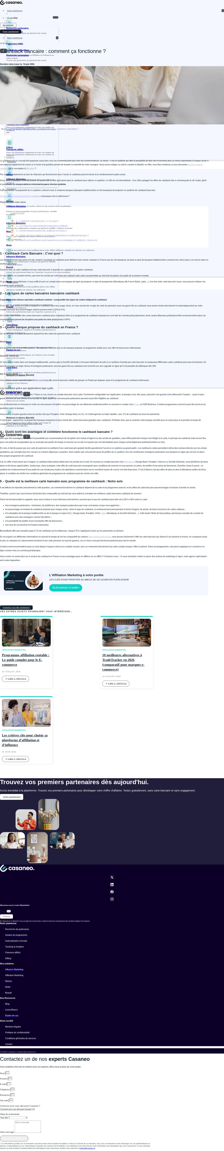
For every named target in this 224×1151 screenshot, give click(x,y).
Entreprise (5, 1095)
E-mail (3, 911)
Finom (137, 404)
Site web (4, 1100)
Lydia (103, 513)
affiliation (30, 168)
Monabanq (129, 462)
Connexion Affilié (14, 44)
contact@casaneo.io (87, 1148)
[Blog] (9, 296)
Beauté (9, 267)
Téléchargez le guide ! (65, 588)
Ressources (12, 282)
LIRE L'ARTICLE (17, 679)
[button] (5, 141)
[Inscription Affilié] (8, 28)
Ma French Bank (41, 380)
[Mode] (9, 242)
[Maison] (9, 228)
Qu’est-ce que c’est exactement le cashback (20, 196)
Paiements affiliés (14, 149)
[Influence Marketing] (9, 220)
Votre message (7, 1132)
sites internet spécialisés (99, 537)
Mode (9, 245)
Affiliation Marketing (16, 206)
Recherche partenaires (17, 28)
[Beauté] (9, 303)
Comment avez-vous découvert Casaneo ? (20, 1106)
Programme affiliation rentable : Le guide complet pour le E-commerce (25, 659)
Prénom (4, 1079)
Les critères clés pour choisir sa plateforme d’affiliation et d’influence (25, 740)
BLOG (4, 129)
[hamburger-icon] (222, 10)
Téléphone (5, 1089)
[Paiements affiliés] (9, 146)
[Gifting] (9, 171)
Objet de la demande (9, 1114)
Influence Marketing (16, 223)
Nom (2, 1073)
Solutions (11, 162)
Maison (9, 231)
